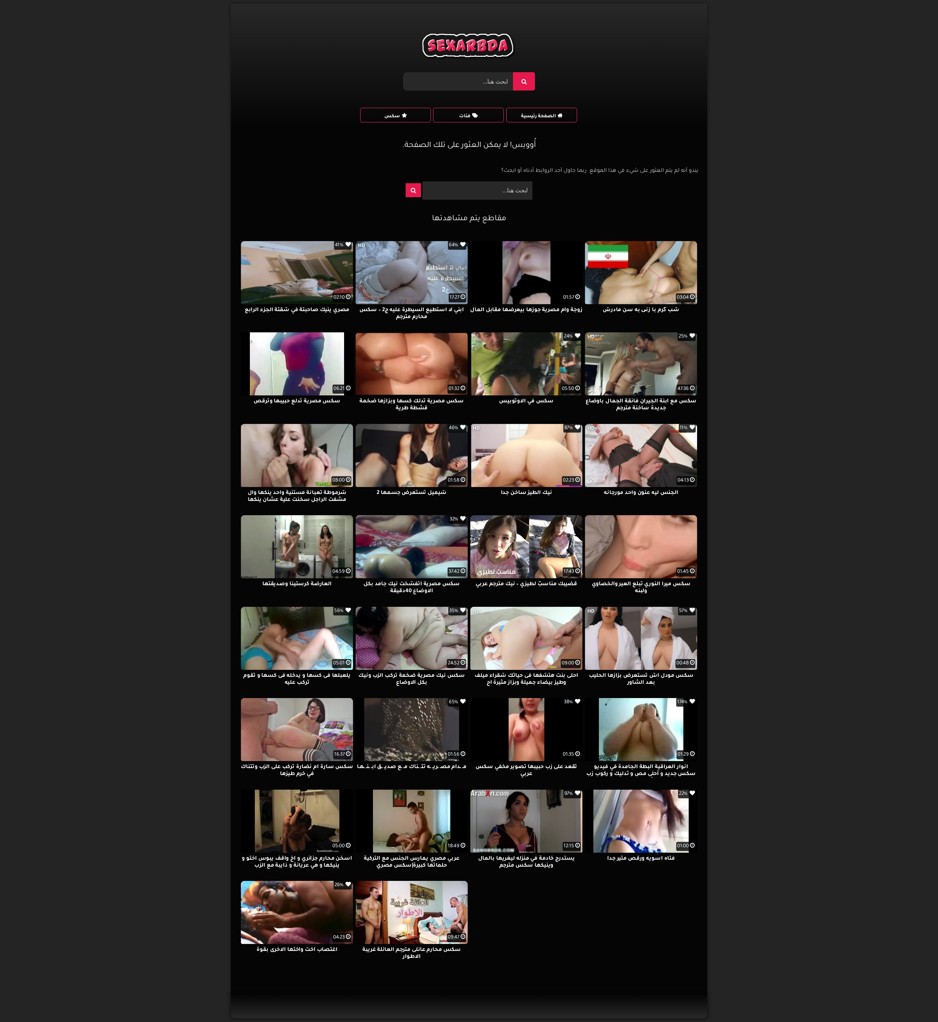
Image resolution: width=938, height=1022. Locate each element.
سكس (392, 116)
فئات (464, 116)
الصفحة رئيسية (538, 116)
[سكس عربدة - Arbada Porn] (469, 47)
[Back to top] (914, 1000)
